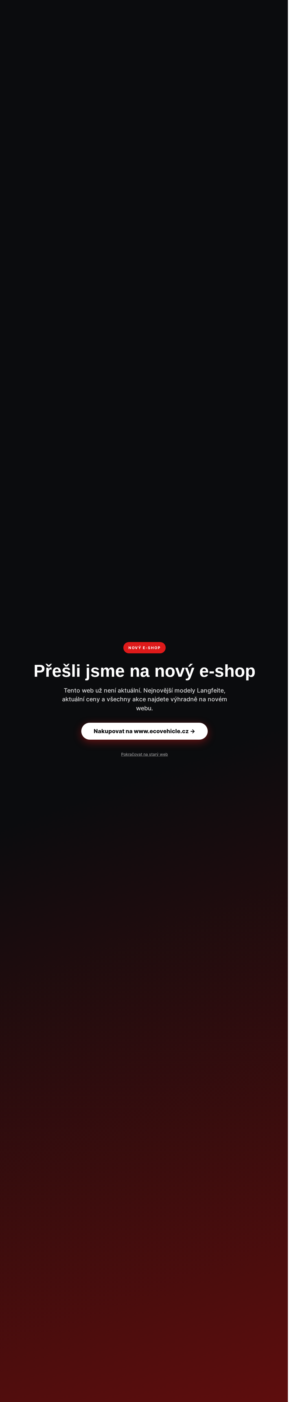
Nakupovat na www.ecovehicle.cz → (144, 731)
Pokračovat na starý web (144, 754)
